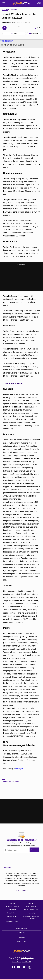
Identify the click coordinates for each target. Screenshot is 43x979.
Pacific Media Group (27, 958)
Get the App (21, 932)
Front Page (12, 903)
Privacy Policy (16, 962)
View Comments (22, 890)
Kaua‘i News (31, 903)
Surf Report (12, 910)
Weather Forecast (9, 9)
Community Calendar (12, 906)
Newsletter (21, 937)
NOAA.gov (19, 768)
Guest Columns (12, 916)
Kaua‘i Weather (31, 906)
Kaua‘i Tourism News (31, 910)
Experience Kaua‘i (12, 921)
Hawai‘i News (11, 913)
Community (31, 913)
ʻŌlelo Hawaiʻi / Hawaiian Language (31, 917)
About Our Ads (21, 941)
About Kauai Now (21, 928)
